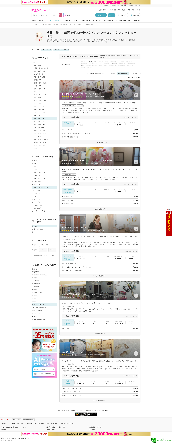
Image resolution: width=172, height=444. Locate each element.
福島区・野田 (37, 80)
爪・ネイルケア (36, 181)
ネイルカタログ (108, 20)
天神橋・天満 (37, 86)
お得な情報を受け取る (120, 10)
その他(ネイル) (36, 190)
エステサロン (67, 20)
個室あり (34, 289)
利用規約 (73, 410)
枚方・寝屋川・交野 (39, 124)
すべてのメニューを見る (129, 117)
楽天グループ (124, 5)
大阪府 (46, 24)
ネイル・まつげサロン (53, 20)
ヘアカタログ (97, 20)
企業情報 (3, 438)
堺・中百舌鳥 (37, 136)
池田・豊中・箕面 (53, 24)
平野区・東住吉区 (39, 109)
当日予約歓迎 (36, 284)
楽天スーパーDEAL (37, 229)
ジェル (34, 163)
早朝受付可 (35, 272)
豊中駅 (82, 65)
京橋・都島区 (37, 97)
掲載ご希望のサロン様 (134, 10)
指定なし (34, 160)
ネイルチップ (36, 175)
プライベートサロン (38, 292)
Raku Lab (136, 20)
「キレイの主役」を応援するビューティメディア (14, 427)
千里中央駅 (114, 63)
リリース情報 (100, 410)
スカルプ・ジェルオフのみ (77, 24)
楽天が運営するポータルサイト (97, 427)
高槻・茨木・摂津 (39, 127)
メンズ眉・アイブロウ (38, 211)
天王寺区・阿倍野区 (39, 77)
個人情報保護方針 (11, 438)
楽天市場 (137, 5)
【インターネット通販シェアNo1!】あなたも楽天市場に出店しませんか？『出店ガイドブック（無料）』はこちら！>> (43, 423)
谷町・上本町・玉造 (39, 89)
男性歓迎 (34, 316)
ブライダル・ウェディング (40, 178)
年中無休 (34, 278)
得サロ (34, 232)
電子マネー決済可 (37, 310)
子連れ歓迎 (35, 286)
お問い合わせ (87, 410)
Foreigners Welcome (38, 319)
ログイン (111, 15)
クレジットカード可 (65, 24)
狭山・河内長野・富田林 (41, 139)
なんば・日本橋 (38, 74)
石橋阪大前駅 (92, 62)
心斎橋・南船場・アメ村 (41, 68)
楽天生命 (131, 5)
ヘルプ (111, 10)
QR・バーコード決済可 (39, 307)
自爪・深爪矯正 (36, 184)
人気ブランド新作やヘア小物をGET (55, 427)
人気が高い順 (111, 73)
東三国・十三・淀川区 (40, 94)
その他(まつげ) (36, 208)
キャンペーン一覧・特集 (123, 20)
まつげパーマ (36, 199)
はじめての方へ (103, 10)
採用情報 (30, 438)
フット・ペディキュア (38, 172)
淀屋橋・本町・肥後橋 (40, 83)
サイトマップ (79, 410)
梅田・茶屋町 (37, 65)
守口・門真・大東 (39, 121)
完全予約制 (35, 281)
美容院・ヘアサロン (38, 20)
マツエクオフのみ (37, 205)
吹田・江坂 (37, 115)
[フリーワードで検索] (60, 15)
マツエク (34, 196)
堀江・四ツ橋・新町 (39, 71)
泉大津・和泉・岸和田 (40, 142)
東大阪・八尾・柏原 (39, 130)
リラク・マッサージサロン (82, 20)
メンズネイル (36, 193)
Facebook (107, 410)
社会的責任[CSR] (22, 438)
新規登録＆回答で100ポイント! (111, 5)
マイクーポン (123, 15)
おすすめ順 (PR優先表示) (95, 73)
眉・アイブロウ (36, 202)
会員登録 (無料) (100, 15)
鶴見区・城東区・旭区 (40, 100)
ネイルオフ (61, 40)
